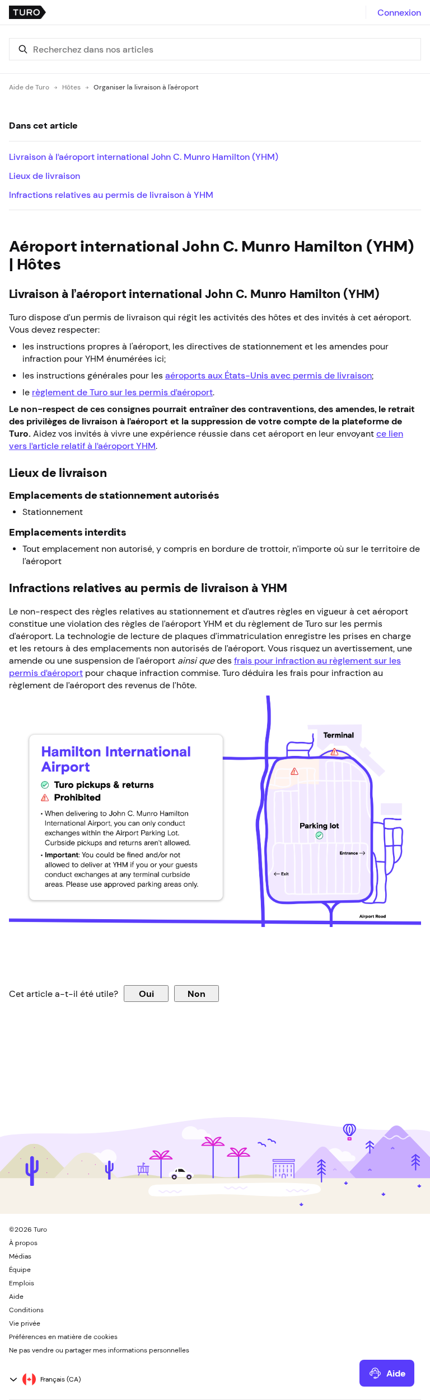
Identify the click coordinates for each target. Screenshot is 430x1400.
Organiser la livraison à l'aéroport (146, 87)
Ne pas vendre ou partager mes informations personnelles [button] (99, 1350)
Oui (146, 993)
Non (196, 993)
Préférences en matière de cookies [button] (63, 1337)
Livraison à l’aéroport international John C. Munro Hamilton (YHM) (143, 157)
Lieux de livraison (44, 176)
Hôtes (71, 87)
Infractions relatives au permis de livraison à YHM (111, 195)
